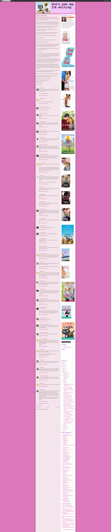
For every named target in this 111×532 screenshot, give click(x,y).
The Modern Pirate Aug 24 (67, 509)
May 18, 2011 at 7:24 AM (43, 222)
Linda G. (41, 280)
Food (64, 451)
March (65, 425)
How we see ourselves (66, 463)
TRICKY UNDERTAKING (67, 495)
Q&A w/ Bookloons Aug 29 (67, 505)
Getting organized (66, 458)
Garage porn (65, 453)
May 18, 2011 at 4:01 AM (43, 103)
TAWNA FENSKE (71, 17)
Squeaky (41, 389)
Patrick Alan (42, 317)
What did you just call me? (67, 404)
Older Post (58, 406)
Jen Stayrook (42, 253)
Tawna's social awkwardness (67, 490)
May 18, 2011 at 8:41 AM (43, 286)
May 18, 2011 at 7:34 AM (43, 235)
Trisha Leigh (42, 232)
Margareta (42, 121)
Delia (41, 187)
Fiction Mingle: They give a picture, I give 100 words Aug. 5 (68, 525)
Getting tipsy (65, 460)
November (65, 374)
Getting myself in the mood (67, 400)
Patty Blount (42, 226)
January (65, 428)
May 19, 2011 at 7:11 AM (43, 372)
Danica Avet (42, 201)
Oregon (64, 473)
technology (65, 492)
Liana (41, 349)
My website (65, 345)
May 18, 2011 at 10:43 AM (43, 321)
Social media (65, 484)
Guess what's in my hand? (67, 386)
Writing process (65, 500)
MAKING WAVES (66, 470)
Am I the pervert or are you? (68, 398)
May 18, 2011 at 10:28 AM (43, 314)
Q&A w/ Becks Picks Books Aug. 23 (68, 510)
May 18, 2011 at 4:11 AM (43, 110)
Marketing (65, 471)
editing (64, 448)
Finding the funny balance (67, 394)
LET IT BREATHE (66, 467)
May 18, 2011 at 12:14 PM (43, 329)
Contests (64, 443)
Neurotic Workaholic (43, 298)
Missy (41, 367)
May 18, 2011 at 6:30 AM (43, 191)
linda (41, 87)
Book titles (65, 439)
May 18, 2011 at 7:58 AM (43, 258)
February (65, 427)
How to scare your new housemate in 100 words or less (46, 17)
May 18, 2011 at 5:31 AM (43, 159)
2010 (64, 430)
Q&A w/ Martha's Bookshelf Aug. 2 (68, 529)
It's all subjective (66, 466)
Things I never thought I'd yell (68, 406)
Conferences (65, 442)
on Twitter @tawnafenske (67, 347)
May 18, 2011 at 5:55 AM (43, 172)
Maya (41, 175)
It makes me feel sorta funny (67, 388)
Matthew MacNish (43, 144)
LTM (41, 360)
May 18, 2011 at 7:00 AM (43, 206)
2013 (64, 368)
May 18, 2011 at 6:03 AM (43, 183)
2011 (64, 371)
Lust (64, 469)
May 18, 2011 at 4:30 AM (43, 134)
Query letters (65, 478)
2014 (64, 366)
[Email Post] (48, 81)
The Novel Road (42, 338)
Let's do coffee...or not (67, 417)
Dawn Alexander (43, 113)
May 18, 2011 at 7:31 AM (43, 229)
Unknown (41, 98)
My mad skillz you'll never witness (69, 405)
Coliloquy (64, 441)
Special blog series (66, 487)
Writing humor (65, 499)
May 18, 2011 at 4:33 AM (43, 141)
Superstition (65, 488)
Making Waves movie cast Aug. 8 (68, 523)
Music (64, 472)
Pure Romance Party (52, 44)
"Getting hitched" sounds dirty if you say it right (68, 420)
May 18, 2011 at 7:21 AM (43, 215)
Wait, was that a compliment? (68, 421)
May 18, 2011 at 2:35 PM (43, 356)
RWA (64, 483)
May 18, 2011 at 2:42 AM (43, 95)
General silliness (65, 454)
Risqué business (65, 482)
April (65, 424)
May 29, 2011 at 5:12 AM (43, 403)
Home (48, 406)
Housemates (41, 82)
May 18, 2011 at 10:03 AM (43, 304)
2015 (64, 365)
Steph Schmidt (42, 307)
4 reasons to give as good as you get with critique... (68, 411)
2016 (64, 363)
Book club (64, 437)
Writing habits (65, 498)
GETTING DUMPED (66, 457)
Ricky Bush (42, 289)
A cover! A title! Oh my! (67, 416)
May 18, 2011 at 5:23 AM (43, 151)
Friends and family (66, 452)
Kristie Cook (42, 130)
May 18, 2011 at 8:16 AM (43, 268)
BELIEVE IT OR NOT (67, 435)
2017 (64, 362)
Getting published (66, 459)
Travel (64, 494)
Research (64, 481)
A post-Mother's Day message (68, 414)
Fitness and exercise (66, 449)
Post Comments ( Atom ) (45, 409)
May (64, 382)
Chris (41, 271)
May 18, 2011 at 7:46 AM (43, 242)
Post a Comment (39, 405)
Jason (41, 261)
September (65, 376)
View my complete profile (66, 27)
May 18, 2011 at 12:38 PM (43, 335)
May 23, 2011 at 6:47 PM (43, 386)
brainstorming (65, 440)
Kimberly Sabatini (43, 332)
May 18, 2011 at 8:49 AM (43, 295)
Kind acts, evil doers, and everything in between (67, 397)
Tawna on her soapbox (66, 489)
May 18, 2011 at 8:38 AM (43, 277)
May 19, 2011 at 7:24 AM (43, 380)
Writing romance (66, 501)
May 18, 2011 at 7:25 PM (43, 364)
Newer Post (38, 406)
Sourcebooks (65, 486)
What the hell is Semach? (67, 413)
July (64, 379)
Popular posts (65, 477)
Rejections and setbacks (67, 479)
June (64, 381)
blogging (64, 436)
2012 (64, 369)
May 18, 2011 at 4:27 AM (43, 126)
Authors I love (65, 434)
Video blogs (65, 496)
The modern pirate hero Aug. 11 (68, 518)
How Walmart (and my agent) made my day (68, 393)
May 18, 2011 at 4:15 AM (43, 118)
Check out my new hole (67, 423)
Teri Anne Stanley (43, 154)
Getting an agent (65, 455)
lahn (41, 383)
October (65, 375)
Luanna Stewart (42, 106)
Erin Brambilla (42, 246)
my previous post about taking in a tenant (50, 21)
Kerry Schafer (42, 209)
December (65, 372)
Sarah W (41, 137)
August (65, 378)
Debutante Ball (65, 447)
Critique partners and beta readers (68, 445)
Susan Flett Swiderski (43, 324)
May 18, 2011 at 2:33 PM (43, 346)
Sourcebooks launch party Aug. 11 (68, 519)
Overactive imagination (67, 475)
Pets (63, 476)
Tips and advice (65, 493)
